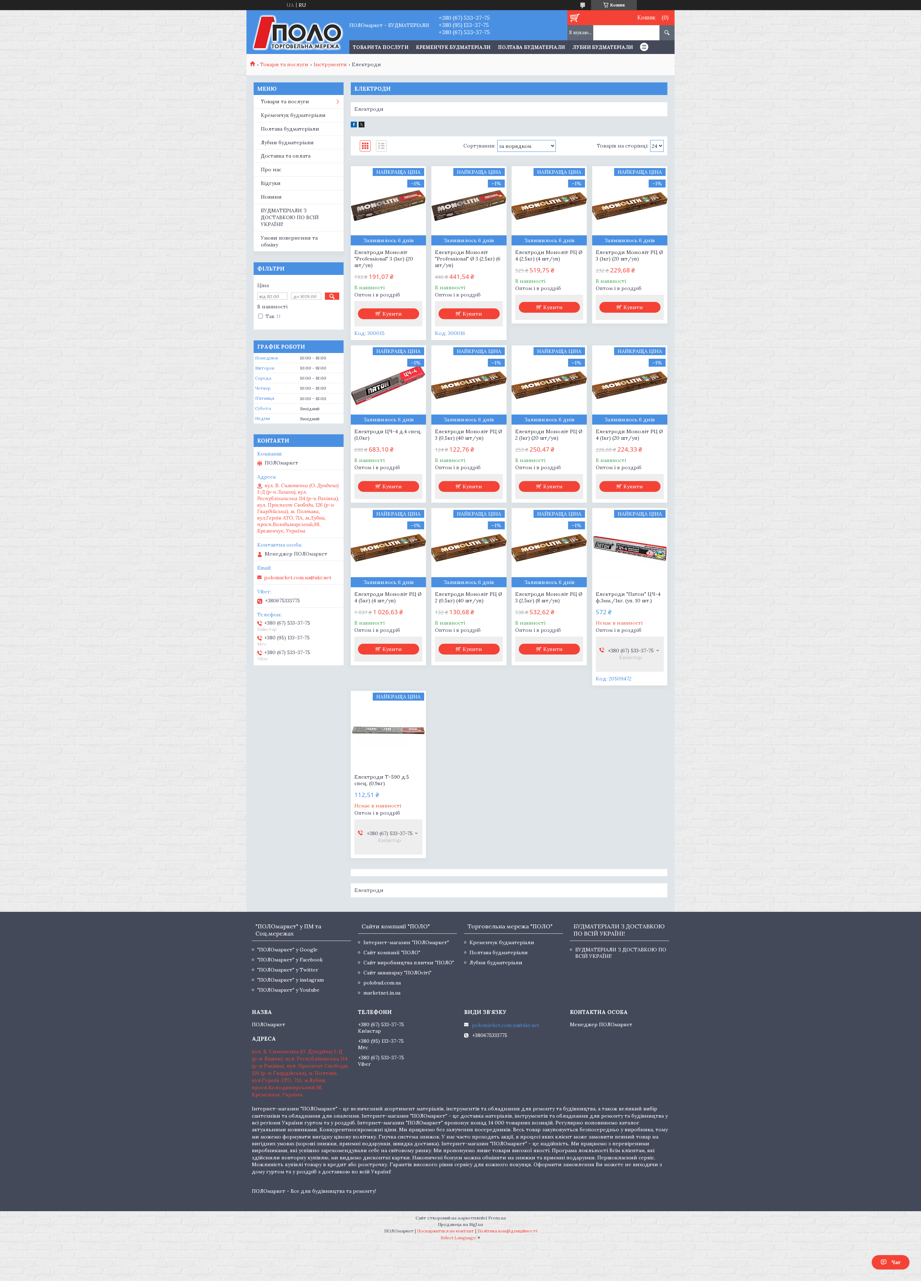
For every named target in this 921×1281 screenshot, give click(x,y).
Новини (271, 197)
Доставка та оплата (285, 156)
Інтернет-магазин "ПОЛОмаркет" (406, 942)
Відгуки (271, 183)
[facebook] (354, 125)
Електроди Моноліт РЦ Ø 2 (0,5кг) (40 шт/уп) (468, 597)
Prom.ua (497, 1218)
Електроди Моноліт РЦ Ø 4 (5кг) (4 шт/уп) (388, 597)
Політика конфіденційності (507, 1231)
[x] (361, 125)
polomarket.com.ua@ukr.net (297, 577)
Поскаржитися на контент (445, 1231)
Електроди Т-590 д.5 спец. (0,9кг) (381, 780)
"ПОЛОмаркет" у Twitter (287, 970)
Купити (392, 314)
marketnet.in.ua (381, 993)
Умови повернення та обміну (289, 241)
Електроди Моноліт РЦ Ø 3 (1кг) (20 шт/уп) (629, 255)
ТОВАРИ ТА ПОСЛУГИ (380, 47)
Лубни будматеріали (602, 47)
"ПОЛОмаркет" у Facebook (290, 959)
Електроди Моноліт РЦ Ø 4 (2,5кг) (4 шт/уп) (548, 255)
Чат (896, 1262)
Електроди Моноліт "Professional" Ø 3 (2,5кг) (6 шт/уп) (467, 258)
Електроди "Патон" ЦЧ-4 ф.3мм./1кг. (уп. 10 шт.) (628, 597)
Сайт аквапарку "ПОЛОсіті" (397, 972)
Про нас (271, 169)
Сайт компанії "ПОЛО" (391, 952)
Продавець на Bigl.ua (460, 1224)
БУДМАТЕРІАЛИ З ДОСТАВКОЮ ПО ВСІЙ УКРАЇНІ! (290, 217)
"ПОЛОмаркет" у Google (287, 949)
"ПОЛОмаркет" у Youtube (288, 990)
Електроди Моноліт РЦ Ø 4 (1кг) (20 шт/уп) (629, 434)
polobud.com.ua (382, 982)
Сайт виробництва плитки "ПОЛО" (408, 962)
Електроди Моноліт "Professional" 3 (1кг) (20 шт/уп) (383, 258)
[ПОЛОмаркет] (297, 32)
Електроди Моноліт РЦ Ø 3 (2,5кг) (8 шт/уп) (548, 597)
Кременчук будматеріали (453, 47)
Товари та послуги (284, 64)
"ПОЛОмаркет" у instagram (290, 980)
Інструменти (330, 64)
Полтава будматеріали (531, 47)
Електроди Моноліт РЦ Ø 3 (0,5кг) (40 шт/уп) (468, 434)
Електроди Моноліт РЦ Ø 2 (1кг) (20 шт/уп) (548, 434)
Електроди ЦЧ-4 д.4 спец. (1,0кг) (388, 434)
